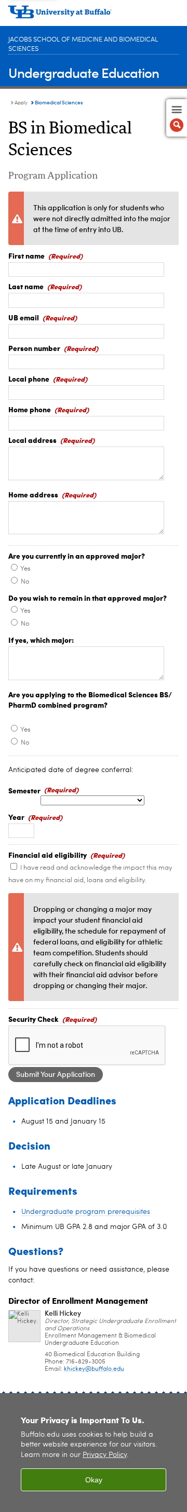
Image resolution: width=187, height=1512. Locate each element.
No (25, 581)
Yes (25, 568)
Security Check (33, 1019)
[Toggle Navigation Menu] (176, 118)
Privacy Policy (105, 1455)
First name (26, 255)
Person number (34, 348)
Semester (24, 790)
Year (16, 817)
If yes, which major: (41, 639)
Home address (33, 494)
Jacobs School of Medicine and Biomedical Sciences (83, 44)
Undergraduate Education (83, 72)
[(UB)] (93, 15)
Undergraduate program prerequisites (85, 1212)
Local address (32, 440)
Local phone (28, 378)
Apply (21, 102)
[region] (93, 1452)
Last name (26, 286)
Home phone (29, 409)
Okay (93, 1480)
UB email (23, 317)
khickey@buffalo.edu (94, 1369)
